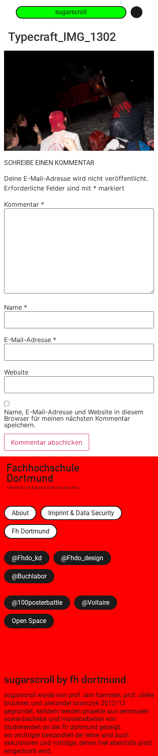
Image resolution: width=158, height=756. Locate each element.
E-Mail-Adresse (30, 339)
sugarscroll (29, 679)
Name (15, 307)
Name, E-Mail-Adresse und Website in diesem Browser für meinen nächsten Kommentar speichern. (73, 418)
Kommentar (24, 204)
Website (16, 372)
